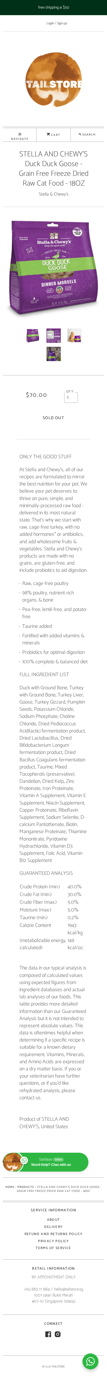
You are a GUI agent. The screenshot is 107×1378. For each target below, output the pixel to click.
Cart (55, 135)
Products (25, 1187)
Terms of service (53, 1248)
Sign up (62, 23)
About (53, 1219)
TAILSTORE (58, 1366)
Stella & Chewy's (53, 194)
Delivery (53, 1227)
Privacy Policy (53, 1241)
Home (9, 1187)
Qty (70, 391)
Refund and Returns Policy (54, 1234)
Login (50, 23)
